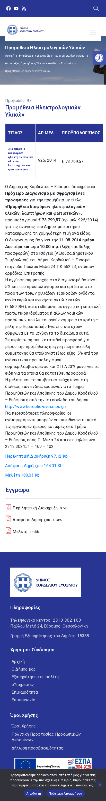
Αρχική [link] (9, 55)
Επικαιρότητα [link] (25, 692)
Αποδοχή (33, 793)
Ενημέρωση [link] (26, 55)
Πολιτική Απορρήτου (65, 793)
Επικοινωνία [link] (23, 699)
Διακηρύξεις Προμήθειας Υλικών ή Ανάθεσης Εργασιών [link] (39, 63)
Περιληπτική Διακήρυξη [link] (36, 456)
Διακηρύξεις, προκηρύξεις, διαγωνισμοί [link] (61, 55)
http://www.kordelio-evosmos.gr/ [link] (36, 406)
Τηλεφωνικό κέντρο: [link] (45, 620)
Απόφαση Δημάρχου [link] (34, 465)
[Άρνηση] (99, 784)
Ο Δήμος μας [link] (24, 669)
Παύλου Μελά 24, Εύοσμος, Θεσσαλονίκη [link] (49, 626)
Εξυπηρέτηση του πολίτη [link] (35, 676)
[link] (99, 58)
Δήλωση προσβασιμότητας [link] (37, 748)
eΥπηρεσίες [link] (23, 684)
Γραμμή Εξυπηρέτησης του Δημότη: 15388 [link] (49, 635)
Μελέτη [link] (22, 475)
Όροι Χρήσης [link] (24, 726)
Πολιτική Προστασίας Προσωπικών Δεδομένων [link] (46, 737)
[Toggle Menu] (94, 32)
